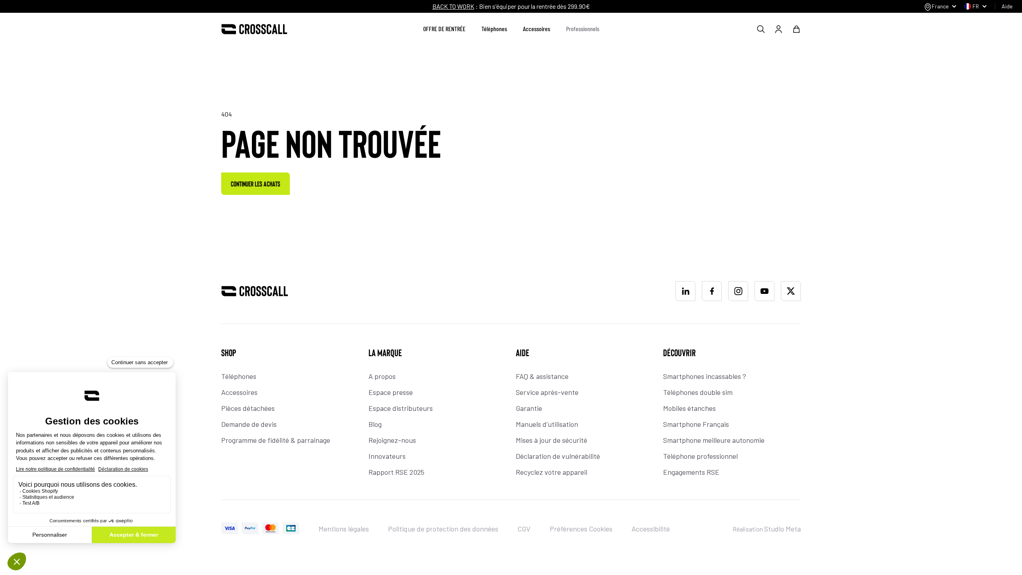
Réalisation (767, 529)
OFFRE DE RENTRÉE (444, 28)
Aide (1007, 6)
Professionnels (582, 28)
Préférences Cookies (581, 528)
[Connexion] (778, 29)
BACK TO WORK (453, 6)
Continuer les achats (255, 183)
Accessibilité (651, 528)
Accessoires (536, 28)
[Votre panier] (796, 29)
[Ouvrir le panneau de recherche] (761, 29)
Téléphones (494, 28)
